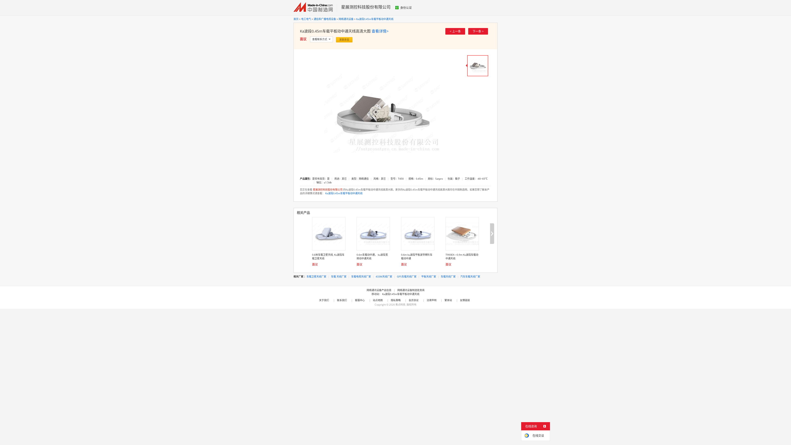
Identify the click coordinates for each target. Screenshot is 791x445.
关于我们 (324, 300)
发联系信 (344, 39)
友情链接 (465, 300)
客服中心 (360, 300)
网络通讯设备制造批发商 (411, 290)
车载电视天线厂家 (361, 276)
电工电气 (306, 19)
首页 (296, 19)
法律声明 (431, 300)
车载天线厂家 (448, 276)
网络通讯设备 (346, 19)
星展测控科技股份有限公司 (366, 7)
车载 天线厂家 (338, 276)
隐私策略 (396, 300)
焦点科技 (400, 304)
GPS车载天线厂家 (407, 276)
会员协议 (414, 300)
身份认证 (406, 7)
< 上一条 (455, 31)
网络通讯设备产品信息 (379, 290)
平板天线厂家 (428, 276)
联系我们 (342, 300)
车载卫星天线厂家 (316, 276)
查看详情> (380, 31)
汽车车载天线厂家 (470, 276)
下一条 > (478, 31)
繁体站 (448, 300)
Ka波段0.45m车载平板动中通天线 (374, 19)
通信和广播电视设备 (325, 19)
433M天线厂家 (384, 276)
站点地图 (378, 300)
